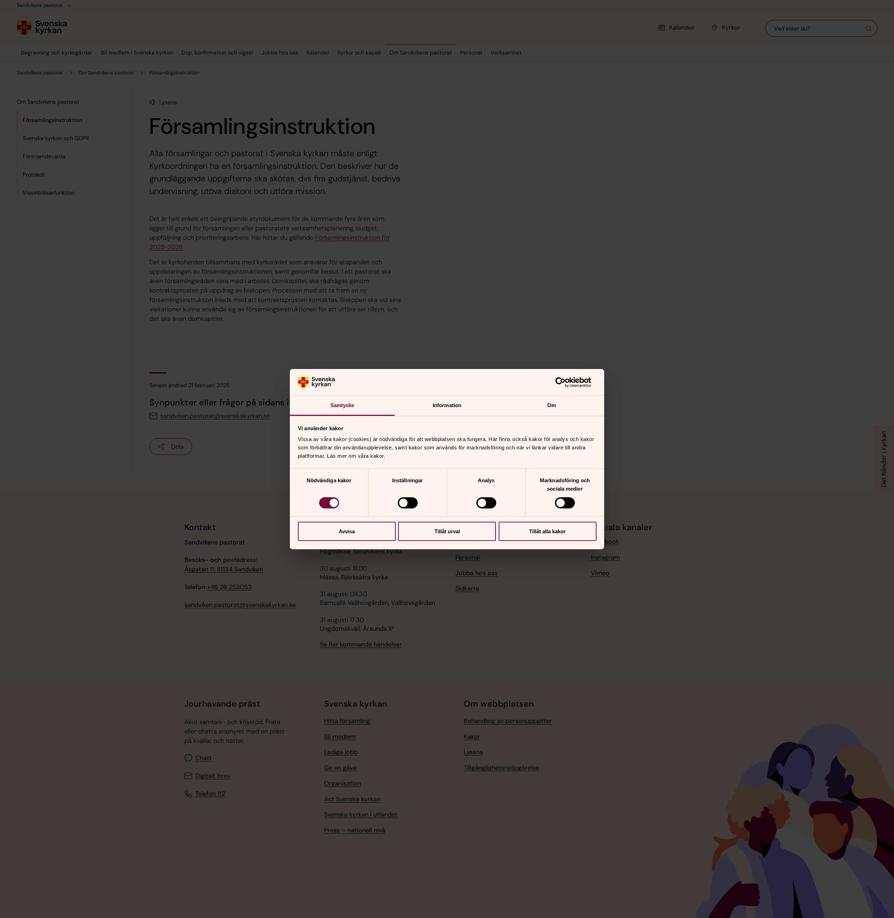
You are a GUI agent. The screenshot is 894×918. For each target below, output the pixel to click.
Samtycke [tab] (342, 405)
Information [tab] (447, 405)
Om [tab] (551, 405)
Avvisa (347, 531)
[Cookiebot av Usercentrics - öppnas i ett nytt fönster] (565, 382)
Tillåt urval (447, 531)
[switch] (408, 502)
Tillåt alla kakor (547, 531)
